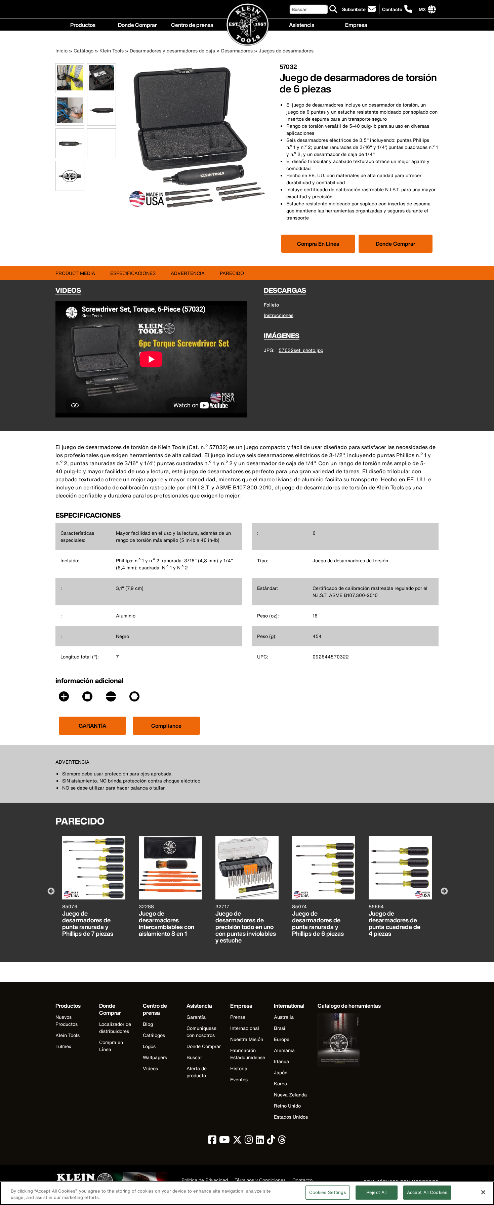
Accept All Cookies (427, 1192)
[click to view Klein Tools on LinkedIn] (260, 1141)
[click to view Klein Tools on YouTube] (224, 1141)
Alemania (284, 1050)
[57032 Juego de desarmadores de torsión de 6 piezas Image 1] (70, 89)
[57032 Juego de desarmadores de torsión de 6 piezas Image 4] (101, 121)
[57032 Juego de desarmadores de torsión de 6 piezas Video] (88, 143)
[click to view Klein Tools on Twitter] (237, 1141)
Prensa (237, 1016)
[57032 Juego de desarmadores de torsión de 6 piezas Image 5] (70, 154)
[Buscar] (333, 9)
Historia (238, 1068)
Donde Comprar (137, 24)
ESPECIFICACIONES (133, 273)
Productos (82, 24)
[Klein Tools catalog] (349, 1040)
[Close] (483, 1192)
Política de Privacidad (204, 1180)
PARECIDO (232, 273)
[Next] (443, 890)
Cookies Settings (327, 1192)
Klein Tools (111, 50)
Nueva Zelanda (290, 1094)
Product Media (75, 273)
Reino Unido (287, 1105)
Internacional (244, 1028)
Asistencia (302, 24)
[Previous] (50, 890)
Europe (281, 1039)
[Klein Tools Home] (247, 25)
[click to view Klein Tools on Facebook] (212, 1141)
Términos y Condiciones (260, 1180)
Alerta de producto (197, 1072)
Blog (148, 1024)
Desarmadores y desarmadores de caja (172, 50)
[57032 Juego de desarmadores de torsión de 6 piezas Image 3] (70, 121)
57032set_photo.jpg (301, 350)
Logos (149, 1046)
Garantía (196, 1016)
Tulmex (63, 1046)
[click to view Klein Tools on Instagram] (249, 1141)
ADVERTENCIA (188, 273)
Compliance (166, 726)
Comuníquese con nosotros (201, 1032)
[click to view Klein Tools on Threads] (282, 1141)
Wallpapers (155, 1057)
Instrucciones (278, 315)
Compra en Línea (111, 1046)
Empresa (356, 24)
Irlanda (281, 1061)
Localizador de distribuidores (115, 1027)
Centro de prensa (192, 24)
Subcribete (354, 9)
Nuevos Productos (66, 1020)
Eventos (239, 1079)
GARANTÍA (92, 726)
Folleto (271, 304)
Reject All (376, 1192)
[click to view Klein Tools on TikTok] (271, 1141)
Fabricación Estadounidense (247, 1054)
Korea (280, 1083)
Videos (150, 1068)
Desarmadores (237, 50)
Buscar (194, 1057)
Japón (280, 1072)
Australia (284, 1016)
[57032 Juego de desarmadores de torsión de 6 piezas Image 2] (101, 89)
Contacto (392, 9)
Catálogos (154, 1035)
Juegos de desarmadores (286, 50)
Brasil (280, 1028)
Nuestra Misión (246, 1039)
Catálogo (83, 50)
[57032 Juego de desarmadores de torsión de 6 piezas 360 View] (70, 176)
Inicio (61, 50)
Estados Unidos (291, 1116)
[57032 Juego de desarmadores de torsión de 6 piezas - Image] (199, 208)
